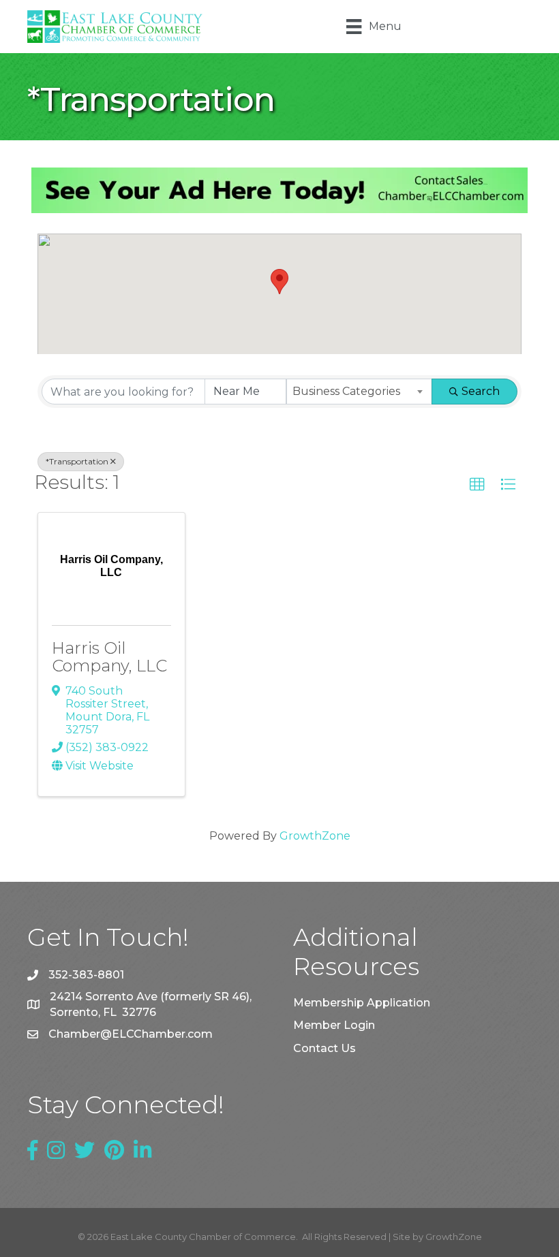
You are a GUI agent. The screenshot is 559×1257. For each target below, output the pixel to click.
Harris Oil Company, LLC (109, 656)
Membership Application (361, 1002)
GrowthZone (315, 835)
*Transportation (77, 461)
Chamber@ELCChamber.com (130, 1034)
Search (481, 391)
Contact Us (324, 1048)
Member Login (334, 1025)
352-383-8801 (86, 974)
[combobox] (359, 391)
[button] (279, 282)
